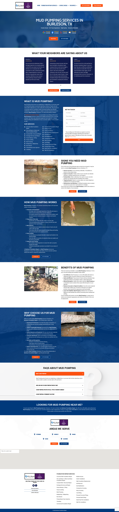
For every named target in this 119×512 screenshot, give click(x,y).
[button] (58, 85)
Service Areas (63, 5)
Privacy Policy (72, 136)
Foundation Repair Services (49, 5)
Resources (73, 5)
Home (38, 5)
